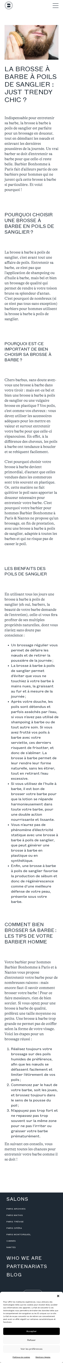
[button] (58, 1295)
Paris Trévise (15, 1222)
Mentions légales (43, 1357)
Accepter (31, 1331)
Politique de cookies (21, 1357)
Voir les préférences (31, 1349)
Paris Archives (16, 1209)
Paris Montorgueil (18, 1234)
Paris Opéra (14, 1228)
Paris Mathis (14, 1215)
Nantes (11, 1247)
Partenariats (26, 1266)
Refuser (31, 1340)
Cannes (11, 1241)
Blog (14, 1275)
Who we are (24, 1258)
